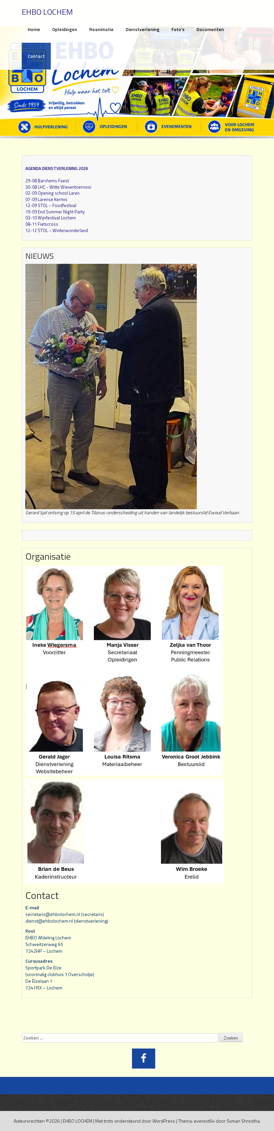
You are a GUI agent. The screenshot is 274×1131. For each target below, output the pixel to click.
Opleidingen (64, 29)
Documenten (210, 29)
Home (34, 29)
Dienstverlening (142, 29)
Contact (36, 55)
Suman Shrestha (243, 1120)
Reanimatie (101, 29)
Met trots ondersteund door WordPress (135, 1120)
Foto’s (177, 29)
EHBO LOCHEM (77, 1120)
